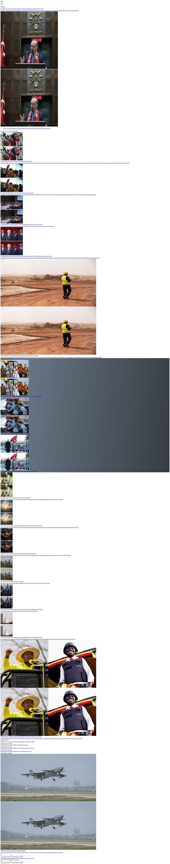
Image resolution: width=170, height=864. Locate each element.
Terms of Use (17, 858)
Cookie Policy (31, 858)
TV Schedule (4, 858)
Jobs (13, 858)
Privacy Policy (24, 858)
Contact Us (9, 858)
